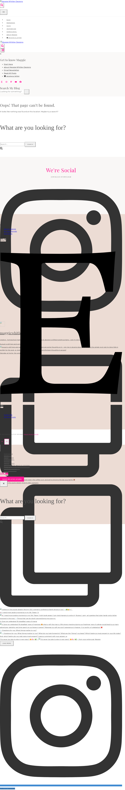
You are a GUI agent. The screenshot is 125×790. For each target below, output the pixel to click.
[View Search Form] (2, 5)
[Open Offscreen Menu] (3, 12)
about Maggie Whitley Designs (17, 67)
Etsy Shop (8, 234)
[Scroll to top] (2, 441)
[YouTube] (1, 406)
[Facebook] (5, 240)
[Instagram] (1, 240)
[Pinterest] (3, 240)
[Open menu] (2, 50)
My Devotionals (10, 231)
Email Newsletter (11, 70)
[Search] (26, 91)
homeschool (9, 460)
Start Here (8, 64)
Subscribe (8, 415)
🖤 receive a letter (14, 38)
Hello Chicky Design (31, 434)
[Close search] (3, 484)
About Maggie (10, 229)
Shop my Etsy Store (12, 479)
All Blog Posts (10, 417)
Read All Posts (10, 73)
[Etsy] (61, 403)
